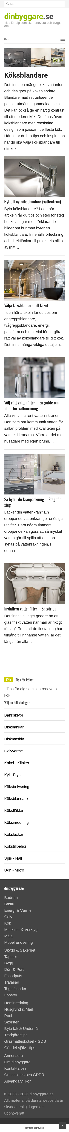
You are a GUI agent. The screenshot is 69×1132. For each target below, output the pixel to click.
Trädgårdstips (15, 1035)
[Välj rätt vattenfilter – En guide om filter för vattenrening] (34, 360)
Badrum (11, 897)
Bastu (9, 904)
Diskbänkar (14, 727)
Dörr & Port (14, 969)
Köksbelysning (16, 786)
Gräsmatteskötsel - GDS (25, 1041)
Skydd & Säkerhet (19, 950)
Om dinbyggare (17, 1062)
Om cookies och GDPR (24, 1075)
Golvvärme (13, 751)
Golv (8, 917)
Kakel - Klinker (16, 763)
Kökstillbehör (15, 846)
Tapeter (10, 956)
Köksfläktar (13, 810)
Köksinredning (16, 822)
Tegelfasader (15, 988)
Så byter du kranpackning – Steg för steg (32, 502)
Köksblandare (16, 798)
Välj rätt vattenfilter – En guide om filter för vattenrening (31, 405)
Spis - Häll (13, 858)
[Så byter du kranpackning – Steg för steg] (34, 457)
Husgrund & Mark (19, 1009)
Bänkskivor (13, 715)
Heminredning (16, 1003)
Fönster (10, 995)
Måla (8, 936)
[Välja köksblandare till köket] (34, 263)
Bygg (8, 963)
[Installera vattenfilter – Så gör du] (34, 566)
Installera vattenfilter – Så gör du (30, 608)
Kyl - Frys (12, 775)
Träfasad (11, 982)
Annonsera (13, 1055)
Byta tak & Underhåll (21, 1028)
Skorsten (11, 1022)
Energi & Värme (17, 910)
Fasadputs (13, 976)
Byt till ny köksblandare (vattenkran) (32, 201)
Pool (8, 1015)
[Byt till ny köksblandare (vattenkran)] (34, 159)
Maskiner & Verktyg (21, 929)
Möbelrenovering (18, 942)
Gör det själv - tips (19, 1048)
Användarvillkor (17, 1081)
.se (28, 16)
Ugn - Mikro (14, 870)
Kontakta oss (15, 1068)
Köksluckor (13, 834)
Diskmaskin (14, 739)
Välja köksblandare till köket (26, 305)
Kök (8, 679)
